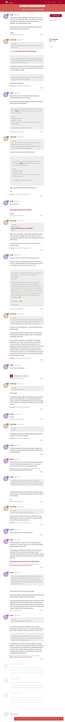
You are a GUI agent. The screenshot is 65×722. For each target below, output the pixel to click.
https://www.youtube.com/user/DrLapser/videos (21, 470)
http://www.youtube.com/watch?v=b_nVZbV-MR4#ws (24, 561)
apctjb (14, 43)
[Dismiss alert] (61, 718)
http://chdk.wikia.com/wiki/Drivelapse (26, 51)
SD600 (16, 111)
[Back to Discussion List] (2, 2)
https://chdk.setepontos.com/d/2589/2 (20, 210)
